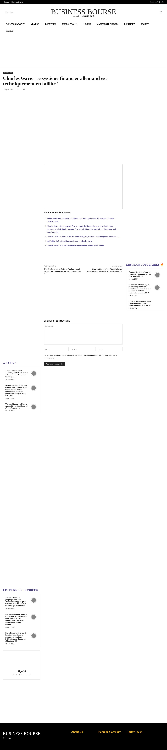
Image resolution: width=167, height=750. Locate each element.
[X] (151, 12)
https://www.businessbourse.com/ (22, 675)
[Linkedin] (104, 89)
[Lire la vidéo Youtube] (83, 186)
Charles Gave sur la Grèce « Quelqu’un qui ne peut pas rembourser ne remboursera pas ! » (62, 271)
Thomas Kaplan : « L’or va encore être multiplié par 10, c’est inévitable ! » (16, 406)
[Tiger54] (21, 660)
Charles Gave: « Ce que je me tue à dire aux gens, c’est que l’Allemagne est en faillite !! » (83, 237)
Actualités (7, 72)
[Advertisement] (21, 281)
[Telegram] (121, 89)
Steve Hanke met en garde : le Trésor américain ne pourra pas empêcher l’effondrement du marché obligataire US (16, 637)
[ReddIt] (110, 89)
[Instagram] (16, 740)
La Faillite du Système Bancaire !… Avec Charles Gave (69, 241)
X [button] (164, 745)
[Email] (115, 89)
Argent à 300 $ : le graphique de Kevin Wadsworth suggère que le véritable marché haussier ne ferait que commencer (15, 602)
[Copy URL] (113, 257)
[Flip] (108, 257)
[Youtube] (156, 12)
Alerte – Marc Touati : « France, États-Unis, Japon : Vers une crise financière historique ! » (16, 374)
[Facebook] (146, 12)
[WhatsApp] (98, 89)
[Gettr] (119, 257)
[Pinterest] (93, 89)
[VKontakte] (25, 740)
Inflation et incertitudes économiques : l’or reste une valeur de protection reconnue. (75, 746)
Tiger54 (22, 671)
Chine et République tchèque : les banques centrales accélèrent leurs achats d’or (140, 303)
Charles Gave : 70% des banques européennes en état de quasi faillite (75, 245)
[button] (161, 12)
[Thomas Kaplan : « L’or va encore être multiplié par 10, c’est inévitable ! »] (33, 407)
